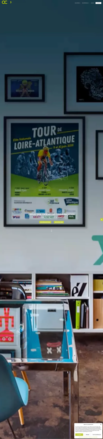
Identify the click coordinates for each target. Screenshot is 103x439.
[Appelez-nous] (101, 219)
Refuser (87, 434)
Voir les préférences (97, 434)
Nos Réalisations (45, 222)
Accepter (79, 434)
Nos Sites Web (59, 222)
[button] (100, 424)
